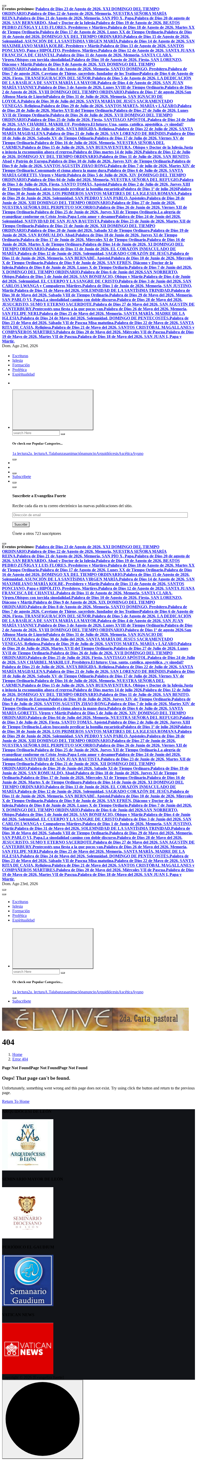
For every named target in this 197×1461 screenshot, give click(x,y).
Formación (21, 365)
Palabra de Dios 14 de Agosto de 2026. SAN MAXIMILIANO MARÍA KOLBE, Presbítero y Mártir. (98, 43)
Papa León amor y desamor (91, 216)
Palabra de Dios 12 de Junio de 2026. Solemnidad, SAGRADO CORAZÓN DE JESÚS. (94, 253)
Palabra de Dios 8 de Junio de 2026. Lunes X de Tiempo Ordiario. (71, 267)
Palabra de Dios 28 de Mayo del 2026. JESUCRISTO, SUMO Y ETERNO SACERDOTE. (92, 301)
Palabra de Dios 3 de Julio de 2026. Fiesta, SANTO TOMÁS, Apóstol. (97, 181)
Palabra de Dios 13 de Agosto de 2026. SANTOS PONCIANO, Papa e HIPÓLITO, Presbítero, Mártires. (93, 48)
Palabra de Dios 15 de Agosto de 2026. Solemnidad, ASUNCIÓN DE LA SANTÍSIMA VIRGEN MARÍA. (96, 38)
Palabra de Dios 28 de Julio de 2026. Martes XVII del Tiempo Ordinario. (96, 108)
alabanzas (59, 453)
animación (75, 453)
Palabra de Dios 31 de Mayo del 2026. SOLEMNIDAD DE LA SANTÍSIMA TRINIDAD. (93, 290)
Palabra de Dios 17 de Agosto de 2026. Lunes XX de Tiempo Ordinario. (102, 32)
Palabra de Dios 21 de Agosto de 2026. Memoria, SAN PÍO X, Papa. (76, 18)
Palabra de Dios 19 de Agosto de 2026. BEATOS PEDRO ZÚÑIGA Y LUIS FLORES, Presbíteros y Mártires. (91, 25)
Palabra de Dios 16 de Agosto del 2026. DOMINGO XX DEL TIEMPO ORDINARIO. (97, 34)
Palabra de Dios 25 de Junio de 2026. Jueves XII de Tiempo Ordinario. (96, 212)
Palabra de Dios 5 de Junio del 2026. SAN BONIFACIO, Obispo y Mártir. (79, 276)
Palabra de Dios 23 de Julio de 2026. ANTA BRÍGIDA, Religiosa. (58, 129)
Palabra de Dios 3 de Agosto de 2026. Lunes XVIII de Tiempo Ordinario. (101, 87)
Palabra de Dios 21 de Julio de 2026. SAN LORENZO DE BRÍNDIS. (106, 133)
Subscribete (21, 476)
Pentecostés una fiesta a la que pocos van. (68, 309)
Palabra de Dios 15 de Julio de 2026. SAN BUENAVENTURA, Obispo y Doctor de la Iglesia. (103, 147)
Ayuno (137, 453)
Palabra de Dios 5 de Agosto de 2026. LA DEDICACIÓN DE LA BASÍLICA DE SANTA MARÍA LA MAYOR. (96, 80)
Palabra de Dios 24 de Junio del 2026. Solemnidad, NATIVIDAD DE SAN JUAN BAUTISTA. (91, 218)
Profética (19, 369)
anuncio (89, 453)
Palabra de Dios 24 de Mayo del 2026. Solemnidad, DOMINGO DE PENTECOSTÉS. (95, 318)
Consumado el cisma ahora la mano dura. (71, 170)
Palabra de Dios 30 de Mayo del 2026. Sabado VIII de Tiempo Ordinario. (96, 292)
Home (17, 1054)
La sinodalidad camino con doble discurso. (80, 299)
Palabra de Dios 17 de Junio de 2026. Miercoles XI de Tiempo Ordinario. (84, 239)
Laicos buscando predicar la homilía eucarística (81, 189)
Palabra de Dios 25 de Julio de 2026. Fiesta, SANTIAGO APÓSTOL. (87, 119)
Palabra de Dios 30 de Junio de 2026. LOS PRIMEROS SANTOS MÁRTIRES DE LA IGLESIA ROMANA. (96, 191)
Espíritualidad (23, 374)
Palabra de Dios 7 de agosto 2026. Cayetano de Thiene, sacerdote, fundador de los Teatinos (94, 71)
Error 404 (20, 1059)
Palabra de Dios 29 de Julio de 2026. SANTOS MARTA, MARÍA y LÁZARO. (109, 106)
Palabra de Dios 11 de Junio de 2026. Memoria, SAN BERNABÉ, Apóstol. (95, 255)
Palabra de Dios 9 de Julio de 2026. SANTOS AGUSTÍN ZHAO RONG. (96, 163)
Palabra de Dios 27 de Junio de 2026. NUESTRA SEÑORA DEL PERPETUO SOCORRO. (89, 205)
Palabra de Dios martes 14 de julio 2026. (108, 152)
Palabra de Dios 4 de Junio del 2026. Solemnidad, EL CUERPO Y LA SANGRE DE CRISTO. (96, 278)
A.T (48, 453)
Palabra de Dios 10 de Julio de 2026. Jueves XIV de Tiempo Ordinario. (110, 161)
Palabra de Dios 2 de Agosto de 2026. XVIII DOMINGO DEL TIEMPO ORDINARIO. (97, 89)
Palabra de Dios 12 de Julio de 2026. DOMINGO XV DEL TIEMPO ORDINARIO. (96, 154)
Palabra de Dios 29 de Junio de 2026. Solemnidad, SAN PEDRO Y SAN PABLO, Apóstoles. (97, 195)
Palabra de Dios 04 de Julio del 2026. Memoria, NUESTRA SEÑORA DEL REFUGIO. (104, 179)
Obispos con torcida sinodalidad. (43, 59)
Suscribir (20, 524)
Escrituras (20, 356)
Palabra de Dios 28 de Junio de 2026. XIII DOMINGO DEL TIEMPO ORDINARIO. (93, 200)
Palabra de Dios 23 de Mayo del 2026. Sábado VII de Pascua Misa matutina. (95, 320)
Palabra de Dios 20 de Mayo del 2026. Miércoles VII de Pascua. (111, 332)
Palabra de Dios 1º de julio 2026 (150, 189)
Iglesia (17, 360)
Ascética (125, 453)
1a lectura (20, 453)
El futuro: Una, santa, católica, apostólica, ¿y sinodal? (137, 124)
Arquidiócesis (107, 453)
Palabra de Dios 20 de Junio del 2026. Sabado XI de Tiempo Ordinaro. (89, 230)
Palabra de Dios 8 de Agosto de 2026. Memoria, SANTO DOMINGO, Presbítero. (98, 69)
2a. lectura (36, 453)
